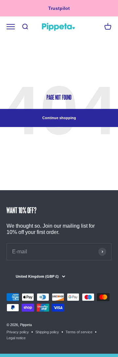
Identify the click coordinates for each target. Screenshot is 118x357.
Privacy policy (18, 332)
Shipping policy (47, 332)
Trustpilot (59, 8)
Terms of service (79, 332)
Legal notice (16, 338)
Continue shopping (59, 118)
